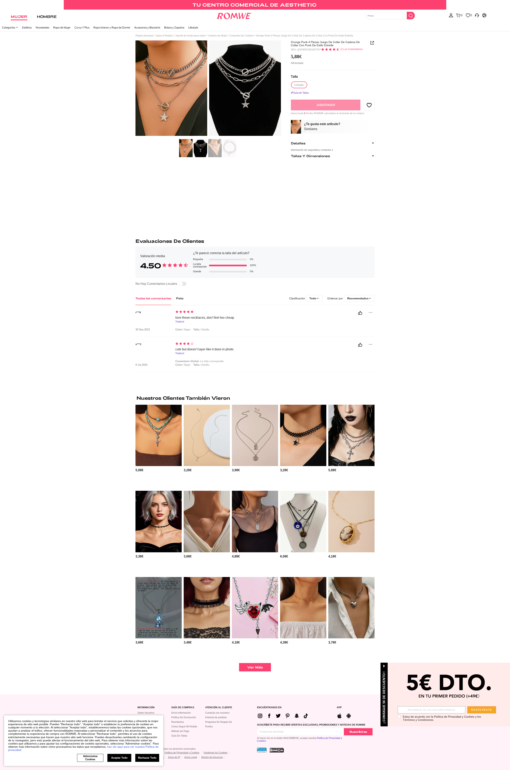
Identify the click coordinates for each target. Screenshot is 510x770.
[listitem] (158, 446)
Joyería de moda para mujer (190, 35)
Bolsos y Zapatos (174, 27)
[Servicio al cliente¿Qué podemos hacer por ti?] (477, 15)
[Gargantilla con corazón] (158, 521)
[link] (255, 5)
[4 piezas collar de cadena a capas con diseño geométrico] (255, 521)
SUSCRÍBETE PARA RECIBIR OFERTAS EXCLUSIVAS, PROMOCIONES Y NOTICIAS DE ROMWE (311, 724)
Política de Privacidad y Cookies (182, 752)
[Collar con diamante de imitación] (207, 521)
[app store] (339, 715)
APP (339, 707)
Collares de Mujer (217, 35)
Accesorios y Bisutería (147, 27)
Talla (294, 76)
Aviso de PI (174, 757)
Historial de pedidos (216, 717)
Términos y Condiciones (418, 719)
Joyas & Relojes (164, 35)
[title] (255, 398)
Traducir (179, 321)
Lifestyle (193, 27)
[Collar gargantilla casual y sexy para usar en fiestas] (207, 608)
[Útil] (360, 313)
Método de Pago (180, 731)
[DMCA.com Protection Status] (277, 750)
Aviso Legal (190, 757)
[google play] (348, 715)
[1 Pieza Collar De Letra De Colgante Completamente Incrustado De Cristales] (207, 435)
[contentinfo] (139, 470)
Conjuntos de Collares (241, 35)
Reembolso (177, 722)
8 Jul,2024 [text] (141, 364)
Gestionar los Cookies (216, 752)
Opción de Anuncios (212, 757)
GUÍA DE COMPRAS (182, 707)
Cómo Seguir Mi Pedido (184, 726)
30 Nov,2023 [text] (142, 329)
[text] (209, 312)
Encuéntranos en (269, 707)
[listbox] (451, 15)
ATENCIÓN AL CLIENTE (218, 707)
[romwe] (233, 15)
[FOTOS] (208, 88)
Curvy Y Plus (82, 27)
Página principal (144, 35)
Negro (182, 329)
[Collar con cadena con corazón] (351, 608)
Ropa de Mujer (62, 27)
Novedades (42, 27)
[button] (369, 105)
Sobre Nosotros (145, 712)
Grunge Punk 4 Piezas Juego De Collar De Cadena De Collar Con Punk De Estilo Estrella (325, 43)
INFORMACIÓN (146, 707)
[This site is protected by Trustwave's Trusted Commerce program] (262, 750)
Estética (27, 27)
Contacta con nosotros (217, 712)
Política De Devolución (183, 717)
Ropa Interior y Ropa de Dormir (111, 27)
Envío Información (181, 712)
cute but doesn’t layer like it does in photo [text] (204, 349)
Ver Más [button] (255, 667)
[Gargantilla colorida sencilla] (303, 608)
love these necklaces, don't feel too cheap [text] (204, 317)
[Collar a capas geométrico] (255, 435)
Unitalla (201, 329)
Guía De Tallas (179, 735)
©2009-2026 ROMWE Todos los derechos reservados (166, 748)
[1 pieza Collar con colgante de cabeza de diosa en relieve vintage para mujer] (351, 521)
